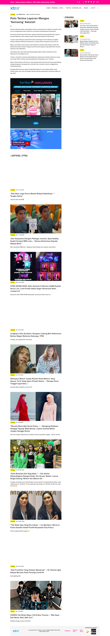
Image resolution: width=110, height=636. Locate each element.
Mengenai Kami (75, 631)
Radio (86, 8)
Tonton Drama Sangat (51, 90)
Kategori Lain (76, 8)
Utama (48, 8)
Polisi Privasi (81, 631)
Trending (55, 8)
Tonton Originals (38, 90)
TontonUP (17, 90)
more (35, 123)
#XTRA (61, 8)
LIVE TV (93, 8)
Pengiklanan (67, 630)
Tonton (68, 8)
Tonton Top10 (26, 90)
